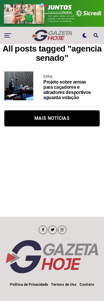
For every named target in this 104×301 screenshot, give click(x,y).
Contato (86, 285)
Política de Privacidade (29, 285)
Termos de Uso (64, 285)
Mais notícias (52, 118)
